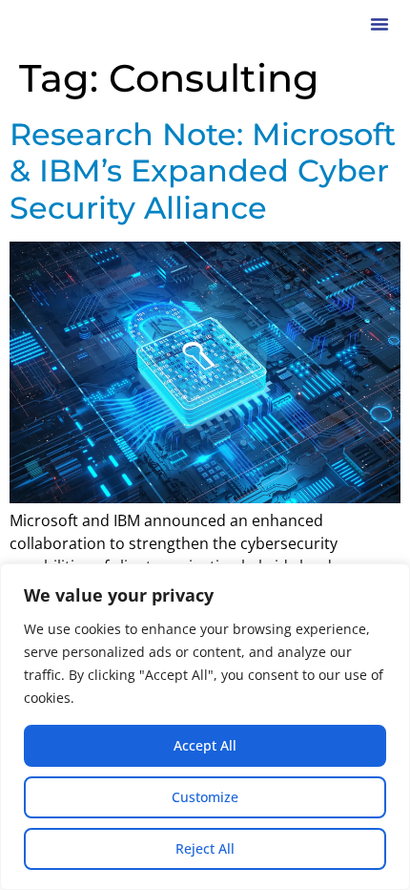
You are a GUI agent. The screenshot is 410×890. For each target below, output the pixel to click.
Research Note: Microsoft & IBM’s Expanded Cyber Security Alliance (203, 171)
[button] (379, 24)
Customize (205, 797)
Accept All (205, 745)
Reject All (205, 848)
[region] (205, 726)
